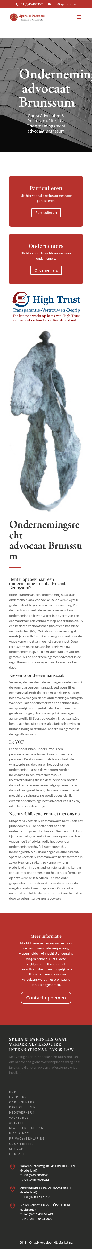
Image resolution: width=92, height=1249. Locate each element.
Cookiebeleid (21, 1144)
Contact (17, 1154)
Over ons (17, 1097)
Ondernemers (46, 270)
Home (14, 1092)
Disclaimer (19, 1133)
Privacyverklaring (27, 1139)
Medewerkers (21, 1112)
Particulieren (46, 212)
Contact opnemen (46, 998)
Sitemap (16, 1149)
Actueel (16, 1123)
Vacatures (19, 1118)
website (26, 878)
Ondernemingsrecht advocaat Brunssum (45, 541)
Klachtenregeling (26, 1128)
